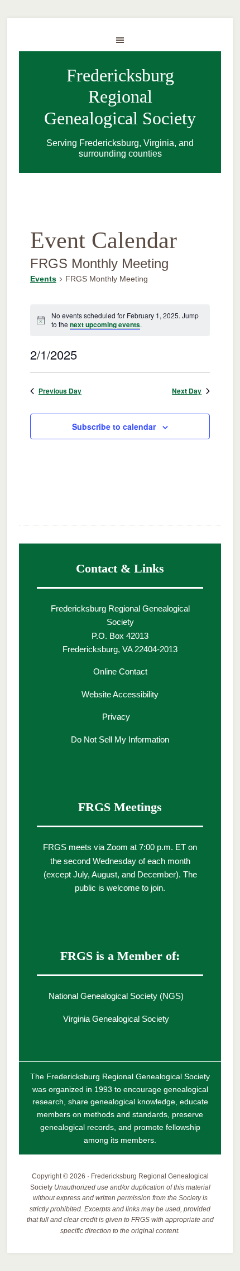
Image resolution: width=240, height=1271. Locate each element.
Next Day (186, 391)
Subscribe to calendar (114, 426)
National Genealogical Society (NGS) (116, 996)
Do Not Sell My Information (120, 739)
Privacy (116, 716)
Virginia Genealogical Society (116, 1018)
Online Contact (120, 671)
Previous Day (60, 391)
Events (43, 278)
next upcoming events (105, 324)
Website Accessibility (120, 694)
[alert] (120, 320)
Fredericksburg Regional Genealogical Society (120, 96)
